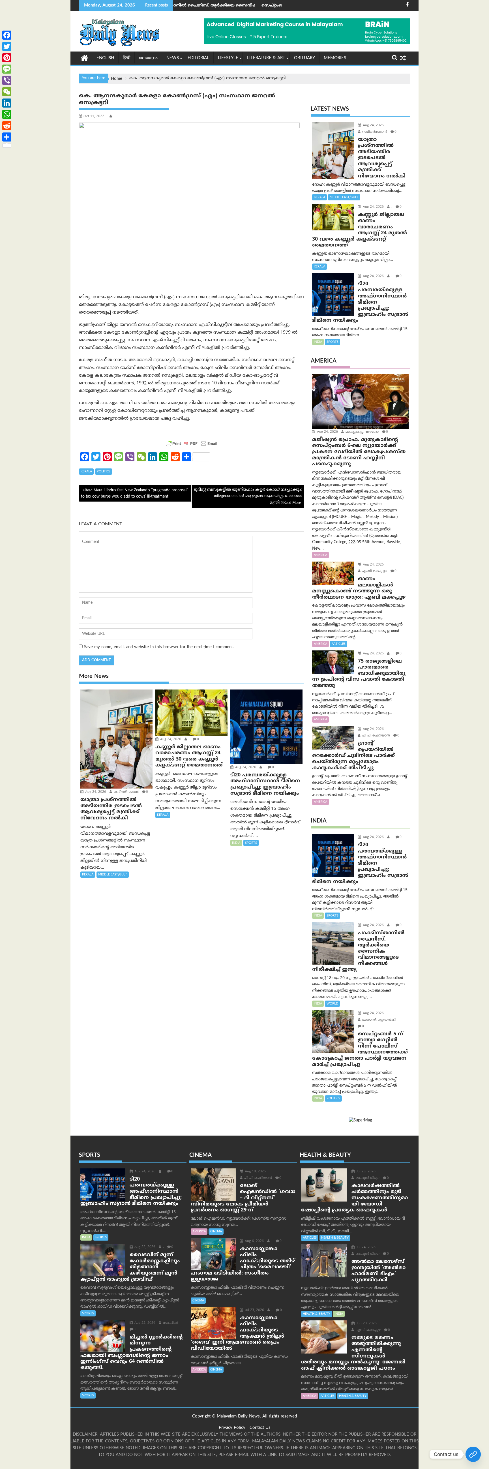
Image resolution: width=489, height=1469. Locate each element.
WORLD (332, 1004)
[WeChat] (6, 91)
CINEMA (216, 1232)
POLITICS (103, 472)
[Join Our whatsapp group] (473, 1454)
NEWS (172, 58)
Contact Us (260, 1428)
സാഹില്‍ (170, 1323)
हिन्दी (126, 58)
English (105, 58)
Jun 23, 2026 (366, 1324)
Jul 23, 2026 (254, 1310)
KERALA (86, 472)
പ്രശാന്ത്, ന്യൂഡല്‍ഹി (378, 1020)
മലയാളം (148, 58)
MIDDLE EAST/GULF (112, 875)
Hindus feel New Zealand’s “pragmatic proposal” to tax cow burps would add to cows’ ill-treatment (134, 493)
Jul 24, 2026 (365, 1247)
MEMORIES (335, 58)
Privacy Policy (232, 1428)
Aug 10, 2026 (255, 1172)
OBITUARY (304, 58)
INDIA (236, 843)
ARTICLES (339, 644)
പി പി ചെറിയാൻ (375, 736)
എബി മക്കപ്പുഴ (374, 571)
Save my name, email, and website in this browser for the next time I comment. (159, 647)
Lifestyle (228, 58)
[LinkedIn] (6, 103)
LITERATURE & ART (266, 58)
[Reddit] (6, 125)
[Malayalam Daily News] (84, 57)
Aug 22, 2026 (144, 1247)
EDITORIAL (198, 58)
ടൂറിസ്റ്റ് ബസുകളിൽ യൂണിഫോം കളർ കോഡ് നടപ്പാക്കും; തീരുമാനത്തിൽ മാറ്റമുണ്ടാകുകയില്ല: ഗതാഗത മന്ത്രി (248, 496)
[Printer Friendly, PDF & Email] (191, 443)
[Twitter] (6, 46)
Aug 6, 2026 (254, 1241)
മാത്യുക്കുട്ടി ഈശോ (361, 432)
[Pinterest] (6, 57)
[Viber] (6, 80)
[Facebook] (6, 35)
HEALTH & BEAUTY (335, 1238)
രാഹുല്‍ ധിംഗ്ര (367, 1178)
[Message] (6, 69)
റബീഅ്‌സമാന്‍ (126, 792)
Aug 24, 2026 (95, 792)
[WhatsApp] (6, 114)
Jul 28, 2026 (365, 1172)
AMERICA (320, 555)
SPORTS (251, 843)
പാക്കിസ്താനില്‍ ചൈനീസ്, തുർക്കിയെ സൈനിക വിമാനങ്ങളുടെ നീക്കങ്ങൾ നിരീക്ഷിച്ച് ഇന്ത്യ (184, 5)
